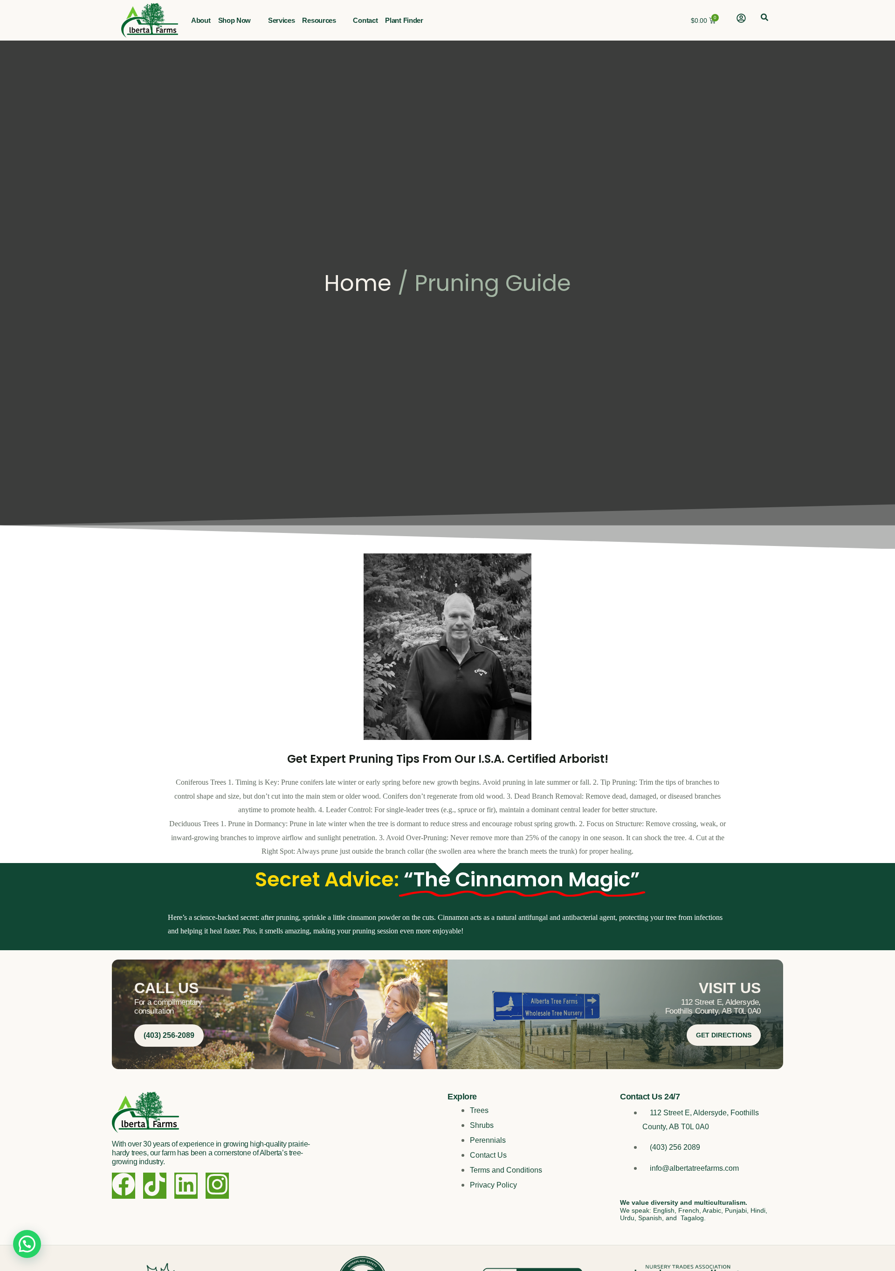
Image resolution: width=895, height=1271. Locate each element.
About (201, 20)
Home (358, 283)
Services (281, 20)
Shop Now (234, 20)
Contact (365, 20)
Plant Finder (404, 20)
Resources (319, 20)
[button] (764, 18)
